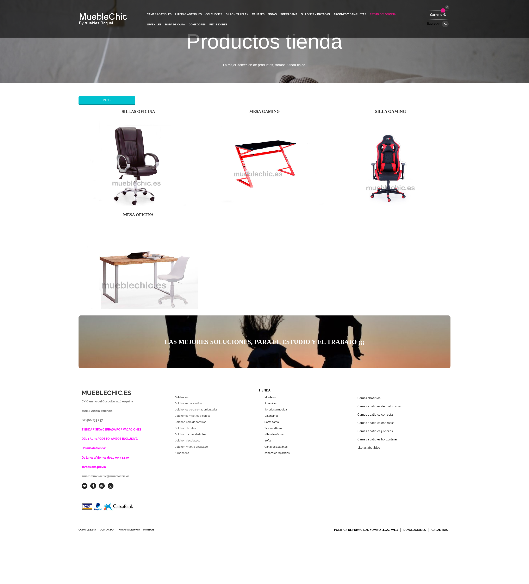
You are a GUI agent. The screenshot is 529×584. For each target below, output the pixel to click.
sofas (272, 14)
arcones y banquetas (350, 14)
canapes (258, 14)
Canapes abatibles (275, 446)
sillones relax (237, 14)
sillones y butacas (315, 14)
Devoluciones (414, 530)
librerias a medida (275, 409)
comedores (197, 24)
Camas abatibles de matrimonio (379, 406)
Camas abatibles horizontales (377, 439)
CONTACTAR (107, 529)
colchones (213, 14)
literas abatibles (188, 14)
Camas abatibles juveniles (375, 431)
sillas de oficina (274, 434)
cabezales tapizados (277, 452)
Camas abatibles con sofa (375, 414)
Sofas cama (271, 421)
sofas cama (288, 14)
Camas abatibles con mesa (375, 423)
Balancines (271, 415)
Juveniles (270, 403)
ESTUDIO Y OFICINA (383, 14)
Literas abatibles (368, 447)
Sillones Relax (273, 428)
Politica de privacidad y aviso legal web (366, 530)
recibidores (218, 24)
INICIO (107, 100)
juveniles (154, 24)
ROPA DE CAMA (175, 24)
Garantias (439, 530)
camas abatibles (159, 14)
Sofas (267, 440)
